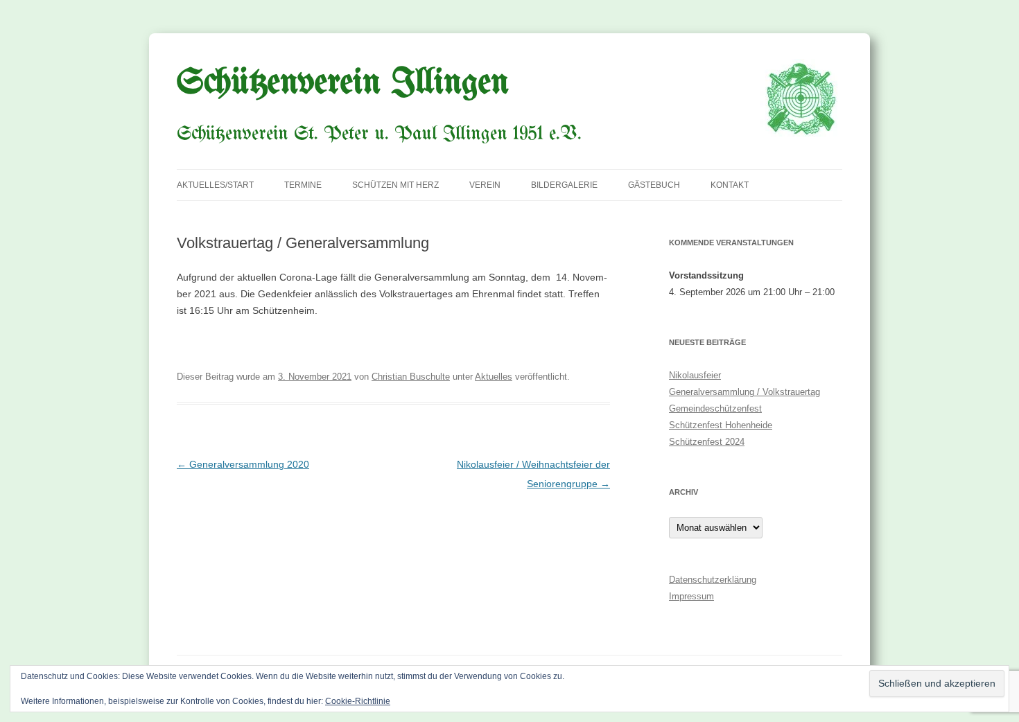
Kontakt (730, 185)
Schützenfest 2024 (706, 442)
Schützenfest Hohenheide (720, 425)
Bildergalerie (564, 185)
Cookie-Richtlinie (357, 701)
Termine (303, 185)
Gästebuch (654, 185)
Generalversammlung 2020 (243, 464)
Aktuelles (493, 376)
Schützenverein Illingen (343, 83)
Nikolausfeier (695, 375)
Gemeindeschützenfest (715, 408)
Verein (484, 185)
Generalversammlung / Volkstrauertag (744, 392)
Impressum (691, 596)
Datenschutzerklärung (712, 579)
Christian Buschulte (411, 376)
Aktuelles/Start (215, 185)
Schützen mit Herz (395, 185)
